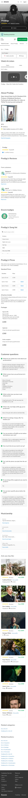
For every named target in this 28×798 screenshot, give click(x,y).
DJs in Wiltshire (5, 745)
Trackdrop (17, 795)
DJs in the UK (4, 729)
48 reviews (11, 630)
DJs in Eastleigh (4, 747)
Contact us (4, 781)
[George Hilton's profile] (13, 624)
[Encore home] (6, 1)
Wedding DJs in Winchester (7, 765)
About (2, 787)
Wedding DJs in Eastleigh (7, 761)
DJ (3, 528)
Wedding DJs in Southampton (8, 763)
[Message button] (15, 39)
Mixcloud (24, 795)
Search (16, 775)
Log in (24, 2)
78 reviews (11, 604)
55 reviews (11, 657)
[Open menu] (2, 2)
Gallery (16, 779)
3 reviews (11, 710)
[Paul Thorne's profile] (13, 651)
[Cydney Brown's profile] (13, 571)
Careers (3, 789)
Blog (16, 781)
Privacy (3, 779)
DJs (2, 49)
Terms (2, 777)
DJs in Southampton (6, 749)
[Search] (18, 2)
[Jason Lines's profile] (13, 678)
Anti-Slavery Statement (7, 791)
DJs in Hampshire (5, 743)
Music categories (19, 777)
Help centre (4, 775)
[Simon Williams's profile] (13, 704)
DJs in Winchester (5, 752)
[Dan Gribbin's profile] (13, 598)
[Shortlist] (21, 2)
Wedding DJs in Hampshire (7, 756)
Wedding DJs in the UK (6, 731)
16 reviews (11, 684)
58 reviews (11, 577)
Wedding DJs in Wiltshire (7, 758)
